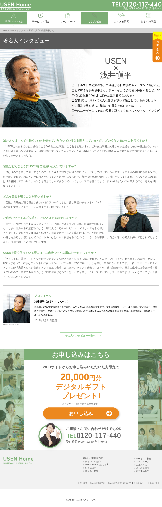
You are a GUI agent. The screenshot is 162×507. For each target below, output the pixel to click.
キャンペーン (142, 461)
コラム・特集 (91, 471)
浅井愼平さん (47, 30)
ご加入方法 (141, 464)
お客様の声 (31, 30)
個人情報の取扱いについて (119, 483)
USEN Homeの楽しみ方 (97, 464)
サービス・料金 (143, 458)
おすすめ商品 (142, 471)
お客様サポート (140, 483)
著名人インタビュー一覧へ (80, 335)
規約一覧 (153, 483)
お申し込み (81, 413)
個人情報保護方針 (97, 483)
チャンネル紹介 (93, 461)
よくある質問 (142, 468)
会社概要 (83, 483)
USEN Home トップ (13, 30)
